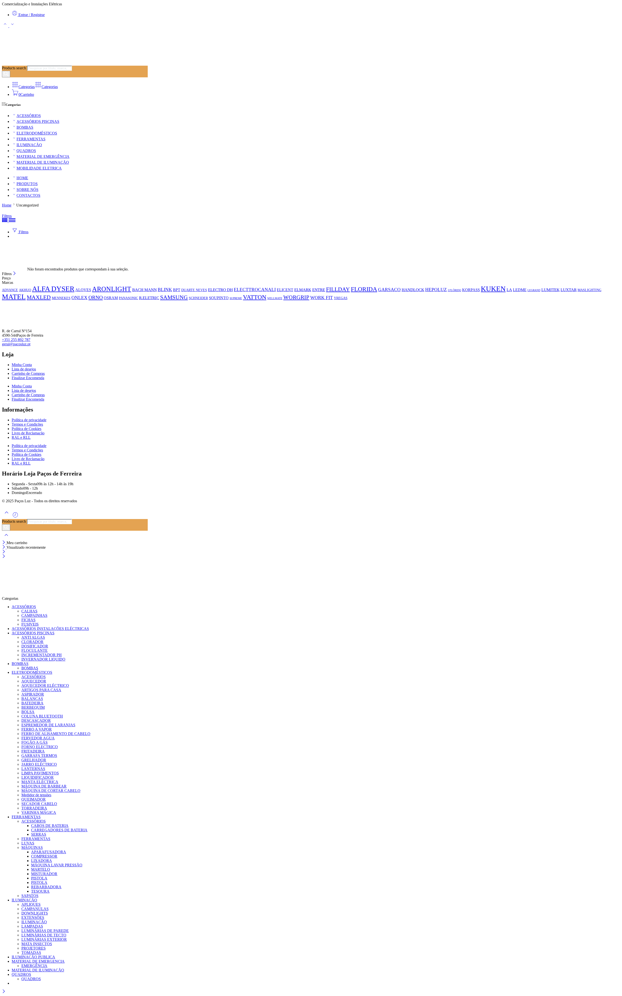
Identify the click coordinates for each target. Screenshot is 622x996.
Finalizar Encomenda (28, 378)
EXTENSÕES (32, 917)
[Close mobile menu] (4, 557)
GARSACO (389, 289)
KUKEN (493, 289)
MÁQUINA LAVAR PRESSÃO (56, 865)
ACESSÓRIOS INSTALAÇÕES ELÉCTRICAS (50, 629)
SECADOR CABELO (39, 804)
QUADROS (26, 151)
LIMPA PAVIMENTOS (40, 773)
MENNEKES (61, 298)
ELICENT (285, 290)
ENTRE (318, 289)
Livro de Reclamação (28, 433)
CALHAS (29, 611)
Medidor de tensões (36, 795)
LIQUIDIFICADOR (37, 777)
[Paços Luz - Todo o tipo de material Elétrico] (38, 63)
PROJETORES (33, 948)
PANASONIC (128, 298)
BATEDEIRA (32, 703)
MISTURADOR (44, 874)
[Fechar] (14, 274)
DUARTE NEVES (194, 290)
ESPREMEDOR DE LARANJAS (48, 725)
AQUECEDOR (33, 681)
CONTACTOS (28, 195)
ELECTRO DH (220, 289)
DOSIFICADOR (34, 646)
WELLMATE (274, 298)
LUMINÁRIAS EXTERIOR (44, 939)
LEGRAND (533, 290)
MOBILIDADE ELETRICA (39, 168)
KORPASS (471, 290)
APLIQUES (31, 904)
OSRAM (111, 298)
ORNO (95, 297)
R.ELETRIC (149, 297)
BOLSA (28, 712)
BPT (176, 290)
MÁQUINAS (32, 847)
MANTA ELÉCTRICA (39, 782)
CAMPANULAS (35, 909)
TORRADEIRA (34, 808)
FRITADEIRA (33, 751)
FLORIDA (364, 289)
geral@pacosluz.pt (16, 344)
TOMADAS (31, 953)
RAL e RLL (21, 437)
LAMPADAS (32, 926)
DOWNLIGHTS (34, 913)
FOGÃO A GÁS (34, 742)
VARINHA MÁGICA (38, 812)
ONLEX (79, 297)
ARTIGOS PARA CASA (41, 690)
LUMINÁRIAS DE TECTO (43, 935)
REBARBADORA (46, 887)
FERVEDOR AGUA (38, 738)
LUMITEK (550, 289)
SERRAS (38, 834)
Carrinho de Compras (28, 373)
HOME (22, 178)
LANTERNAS (33, 769)
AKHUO (25, 290)
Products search (14, 68)
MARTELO (40, 869)
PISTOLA (39, 878)
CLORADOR (32, 642)
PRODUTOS (27, 184)
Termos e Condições (27, 424)
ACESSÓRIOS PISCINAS (38, 121)
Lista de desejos (24, 369)
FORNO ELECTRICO (39, 747)
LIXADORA (41, 861)
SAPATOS (29, 896)
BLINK (165, 289)
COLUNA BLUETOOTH (42, 716)
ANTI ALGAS (33, 637)
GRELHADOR (33, 760)
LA (509, 289)
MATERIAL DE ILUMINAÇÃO (43, 162)
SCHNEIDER (198, 298)
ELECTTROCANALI (255, 289)
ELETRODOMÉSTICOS (37, 133)
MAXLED (39, 297)
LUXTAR (569, 289)
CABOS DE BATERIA (50, 826)
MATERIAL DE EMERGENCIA (38, 961)
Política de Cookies (26, 429)
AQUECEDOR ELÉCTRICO (45, 685)
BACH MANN (144, 289)
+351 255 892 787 (16, 340)
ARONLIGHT (111, 289)
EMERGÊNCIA (34, 966)
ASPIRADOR (32, 694)
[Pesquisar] (6, 74)
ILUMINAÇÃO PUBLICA (33, 957)
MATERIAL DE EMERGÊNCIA (43, 156)
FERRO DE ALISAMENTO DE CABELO (55, 734)
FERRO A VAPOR (36, 729)
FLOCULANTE (34, 650)
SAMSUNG (174, 297)
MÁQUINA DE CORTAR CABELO (50, 791)
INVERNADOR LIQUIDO (43, 659)
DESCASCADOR (36, 720)
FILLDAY (338, 289)
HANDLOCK (413, 289)
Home (6, 205)
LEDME (520, 290)
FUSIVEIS (30, 624)
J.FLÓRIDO (454, 290)
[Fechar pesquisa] (6, 538)
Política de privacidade (29, 420)
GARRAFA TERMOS (39, 756)
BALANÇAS (32, 699)
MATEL (14, 297)
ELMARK (302, 289)
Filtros (7, 216)
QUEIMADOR (33, 799)
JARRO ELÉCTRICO (39, 764)
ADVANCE (10, 290)
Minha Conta (22, 365)
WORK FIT (321, 297)
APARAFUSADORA (48, 852)
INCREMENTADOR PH (41, 655)
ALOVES (83, 290)
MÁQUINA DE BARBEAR (44, 786)
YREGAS (340, 298)
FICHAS (28, 620)
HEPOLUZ (436, 289)
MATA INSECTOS (36, 944)
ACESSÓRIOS (29, 116)
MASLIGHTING (589, 290)
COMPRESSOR (44, 856)
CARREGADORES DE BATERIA (59, 830)
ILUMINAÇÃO (29, 145)
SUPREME (236, 298)
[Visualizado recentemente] (15, 517)
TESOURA (40, 891)
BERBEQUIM (33, 707)
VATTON (254, 297)
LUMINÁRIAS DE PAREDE (45, 931)
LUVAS (27, 843)
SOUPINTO (219, 298)
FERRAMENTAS (31, 139)
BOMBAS (25, 127)
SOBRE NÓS (27, 190)
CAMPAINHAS (34, 615)
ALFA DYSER (53, 289)
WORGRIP (296, 297)
